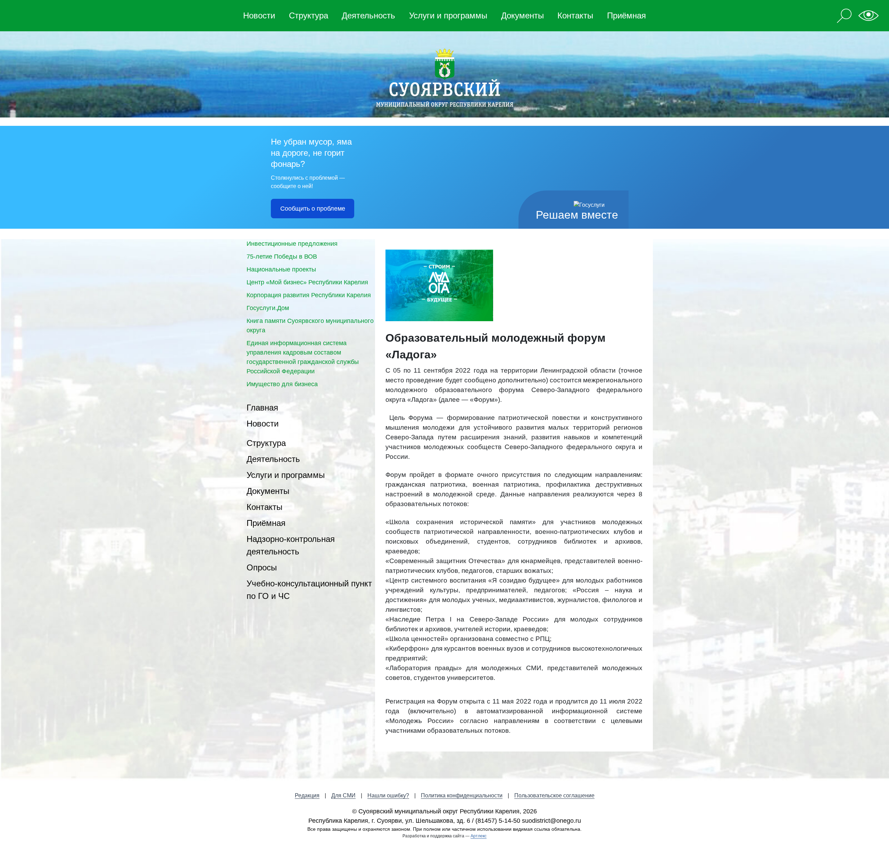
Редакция (307, 795)
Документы (522, 15)
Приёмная (626, 15)
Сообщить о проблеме (312, 208)
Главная (262, 407)
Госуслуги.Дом (268, 307)
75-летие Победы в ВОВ (282, 256)
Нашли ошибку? (388, 795)
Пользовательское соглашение (554, 795)
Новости (259, 15)
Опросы (262, 567)
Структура (308, 15)
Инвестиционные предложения (292, 243)
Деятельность (368, 15)
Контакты (575, 15)
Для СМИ (343, 795)
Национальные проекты (281, 269)
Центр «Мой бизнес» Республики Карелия (307, 282)
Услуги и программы (448, 15)
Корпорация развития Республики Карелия (309, 295)
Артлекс (479, 836)
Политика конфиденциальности (461, 795)
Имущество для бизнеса (282, 384)
